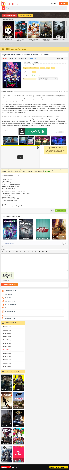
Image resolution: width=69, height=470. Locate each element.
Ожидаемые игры (9, 15)
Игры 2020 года (7, 346)
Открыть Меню (6, 44)
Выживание (8, 308)
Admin (34, 71)
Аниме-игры (8, 315)
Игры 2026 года (7, 326)
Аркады (42, 68)
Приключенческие (10, 304)
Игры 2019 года (7, 350)
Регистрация (53, 3)
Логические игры (10, 311)
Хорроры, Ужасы (10, 301)
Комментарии (32, 58)
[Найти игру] (3, 8)
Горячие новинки (26, 15)
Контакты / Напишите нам (58, 467)
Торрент (25, 68)
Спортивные (8, 294)
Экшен (53, 68)
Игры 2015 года (7, 363)
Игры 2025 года (34, 68)
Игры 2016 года (7, 359)
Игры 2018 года (7, 353)
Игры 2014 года (7, 366)
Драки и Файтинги (10, 290)
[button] (2, 251)
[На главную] (10, 4)
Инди (48, 68)
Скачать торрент (61, 211)
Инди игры (8, 297)
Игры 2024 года (7, 333)
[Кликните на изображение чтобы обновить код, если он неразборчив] (7, 278)
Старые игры (61, 15)
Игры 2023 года (7, 336)
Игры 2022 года (7, 340)
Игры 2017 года (7, 356)
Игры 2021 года (7, 343)
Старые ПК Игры (10, 318)
